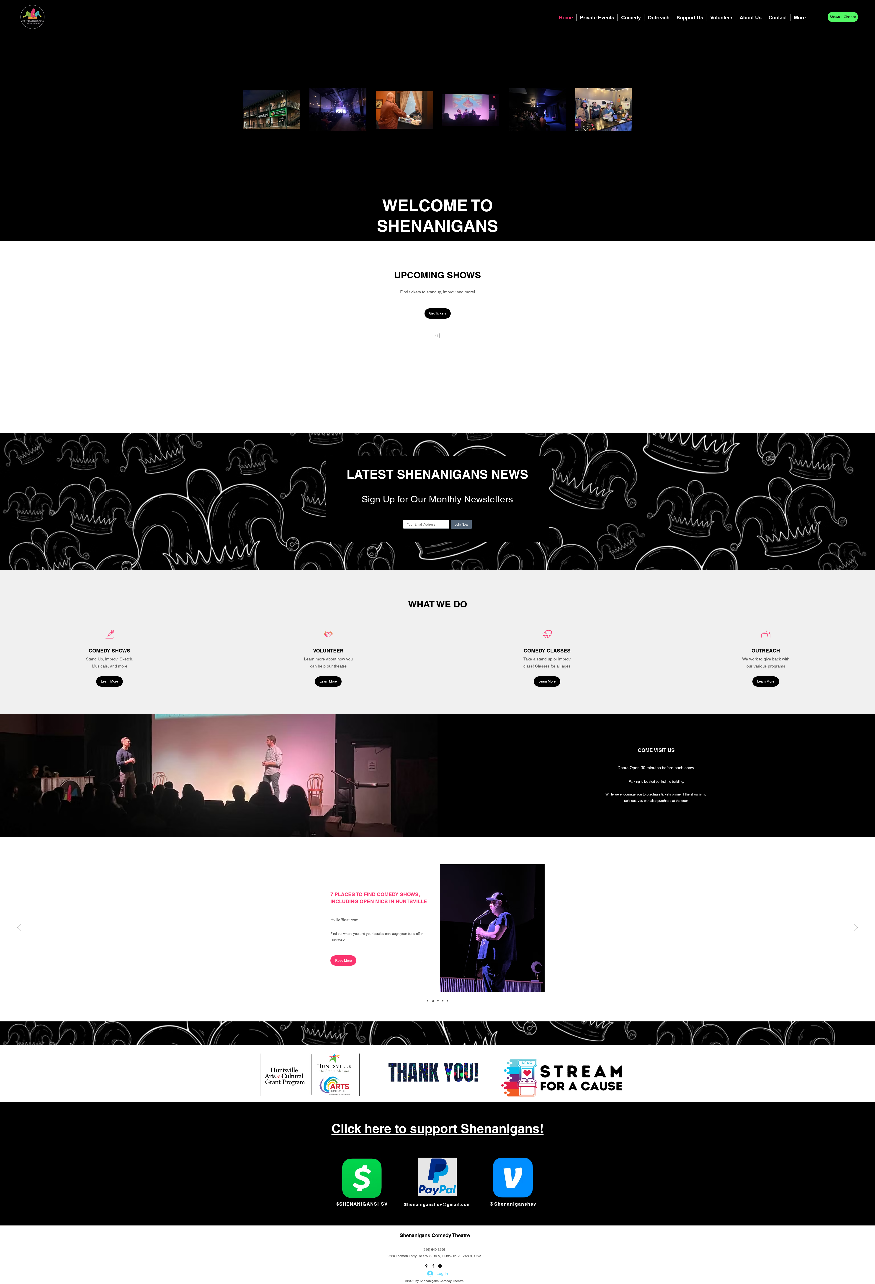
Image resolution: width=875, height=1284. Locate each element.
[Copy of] (427, 1001)
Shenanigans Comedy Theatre (435, 1235)
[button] (631, 17)
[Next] (856, 927)
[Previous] (19, 927)
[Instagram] (822, 18)
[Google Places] (808, 18)
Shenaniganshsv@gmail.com (437, 1204)
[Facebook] (815, 18)
